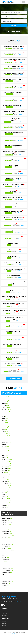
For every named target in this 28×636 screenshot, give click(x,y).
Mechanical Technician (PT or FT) (13, 331)
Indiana (5, 427)
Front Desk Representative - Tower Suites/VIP (13, 269)
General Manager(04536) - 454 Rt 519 (13, 66)
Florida (5, 416)
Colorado (6, 407)
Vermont (5, 494)
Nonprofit (5, 555)
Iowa (5, 429)
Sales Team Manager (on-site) (12, 357)
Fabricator (13, 350)
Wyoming (6, 505)
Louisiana (6, 435)
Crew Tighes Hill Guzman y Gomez (13, 237)
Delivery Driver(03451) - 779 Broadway (13, 178)
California (6, 405)
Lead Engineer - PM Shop (12, 249)
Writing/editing (6, 583)
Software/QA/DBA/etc (7, 570)
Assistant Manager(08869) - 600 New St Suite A (13, 105)
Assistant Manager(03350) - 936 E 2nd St (13, 46)
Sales (4, 561)
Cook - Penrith (13, 224)
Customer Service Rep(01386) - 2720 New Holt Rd (13, 138)
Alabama (5, 396)
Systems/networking (7, 572)
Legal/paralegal (6, 546)
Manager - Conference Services (13, 275)
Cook (13, 230)
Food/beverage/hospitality (8, 535)
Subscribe (4, 625)
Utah (5, 492)
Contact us (4, 613)
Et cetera (21, 48)
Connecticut (6, 409)
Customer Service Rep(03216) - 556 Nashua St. (13, 86)
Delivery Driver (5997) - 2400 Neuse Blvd (13, 211)
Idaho (5, 422)
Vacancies (4, 621)
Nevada (8, 245)
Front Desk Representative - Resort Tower (13, 262)
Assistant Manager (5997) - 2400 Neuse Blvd (12, 197)
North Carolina (7, 468)
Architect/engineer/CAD (8, 522)
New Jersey (6, 461)
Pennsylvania (7, 479)
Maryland (6, 440)
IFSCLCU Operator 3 (13, 370)
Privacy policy (5, 615)
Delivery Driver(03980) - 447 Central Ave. (13, 98)
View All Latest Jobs (14, 378)
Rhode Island (6, 481)
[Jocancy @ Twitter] (4, 605)
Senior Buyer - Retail (12, 256)
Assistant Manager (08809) (13, 171)
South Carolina (7, 483)
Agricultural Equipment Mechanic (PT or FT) (12, 344)
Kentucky (6, 433)
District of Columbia (8, 414)
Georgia (5, 418)
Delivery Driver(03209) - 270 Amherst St (12, 53)
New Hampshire (8, 48)
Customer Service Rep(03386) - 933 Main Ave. (13, 79)
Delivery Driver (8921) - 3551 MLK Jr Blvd (13, 217)
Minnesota (6, 446)
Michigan (6, 444)
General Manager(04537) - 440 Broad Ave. (13, 92)
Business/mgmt (6, 529)
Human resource (6, 542)
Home (3, 611)
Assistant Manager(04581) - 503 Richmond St (13, 73)
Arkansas (6, 403)
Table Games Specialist (13, 243)
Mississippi (6, 448)
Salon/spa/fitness (7, 563)
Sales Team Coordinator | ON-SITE (12, 363)
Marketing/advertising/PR (8, 550)
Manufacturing (6, 548)
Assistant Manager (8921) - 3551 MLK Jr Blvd (13, 184)
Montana (5, 453)
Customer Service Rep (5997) (13, 165)
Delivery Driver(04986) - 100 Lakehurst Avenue (13, 126)
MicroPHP (14, 634)
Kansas (5, 431)
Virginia (6, 496)
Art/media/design (7, 524)
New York (6, 466)
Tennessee (6, 487)
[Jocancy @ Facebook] (2, 605)
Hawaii (5, 420)
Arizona (5, 401)
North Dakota (6, 470)
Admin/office (6, 520)
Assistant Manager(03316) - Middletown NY (12, 145)
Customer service (6, 531)
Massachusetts (7, 442)
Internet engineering (7, 544)
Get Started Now (15, 31)
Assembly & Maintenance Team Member (13, 338)
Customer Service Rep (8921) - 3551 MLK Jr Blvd (12, 159)
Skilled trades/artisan (8, 568)
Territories (5, 507)
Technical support (6, 574)
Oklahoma (6, 474)
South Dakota (6, 485)
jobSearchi (18, 601)
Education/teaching (7, 533)
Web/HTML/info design (7, 581)
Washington (6, 498)
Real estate (5, 557)
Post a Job (4, 623)
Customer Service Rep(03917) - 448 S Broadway (13, 132)
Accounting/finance (7, 518)
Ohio (5, 472)
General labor (6, 537)
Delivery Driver (13, 191)
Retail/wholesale (6, 559)
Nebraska (9, 333)
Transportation (6, 576)
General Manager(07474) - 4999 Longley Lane (13, 325)
